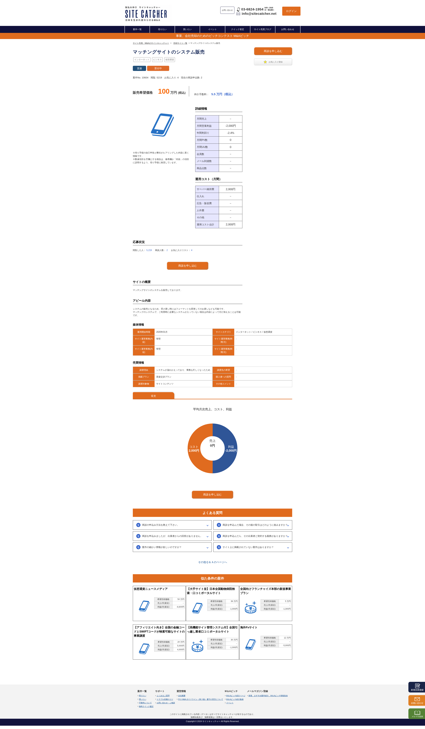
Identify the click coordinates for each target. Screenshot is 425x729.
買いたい (187, 29)
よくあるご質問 (163, 696)
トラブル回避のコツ (165, 699)
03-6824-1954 (252, 9)
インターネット (141, 59)
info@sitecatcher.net (259, 13)
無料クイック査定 (146, 706)
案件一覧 (137, 29)
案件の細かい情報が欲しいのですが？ (162, 547)
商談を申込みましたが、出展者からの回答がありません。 (172, 536)
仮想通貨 (169, 59)
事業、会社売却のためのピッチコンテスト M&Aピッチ (212, 36)
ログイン (291, 11)
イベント (212, 29)
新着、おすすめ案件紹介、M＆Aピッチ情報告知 (268, 696)
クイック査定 (237, 29)
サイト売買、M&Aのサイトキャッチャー (151, 43)
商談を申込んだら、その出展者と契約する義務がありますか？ (255, 536)
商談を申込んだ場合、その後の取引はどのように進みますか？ (255, 525)
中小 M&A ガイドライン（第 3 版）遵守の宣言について (200, 699)
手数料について (145, 703)
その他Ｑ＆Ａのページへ (212, 562)
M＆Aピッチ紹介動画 (235, 699)
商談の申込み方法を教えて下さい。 (160, 525)
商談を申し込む (273, 51)
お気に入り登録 (276, 62)
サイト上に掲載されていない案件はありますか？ (248, 547)
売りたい (162, 29)
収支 (153, 395)
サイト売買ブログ (262, 29)
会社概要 (181, 696)
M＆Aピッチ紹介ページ (235, 696)
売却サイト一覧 (180, 43)
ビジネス (157, 59)
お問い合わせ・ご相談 (166, 703)
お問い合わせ (287, 29)
